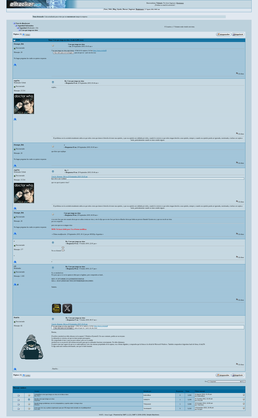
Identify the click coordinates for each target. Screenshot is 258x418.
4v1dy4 (199, 409)
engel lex (17, 81)
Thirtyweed (147, 404)
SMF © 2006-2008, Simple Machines (145, 415)
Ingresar (172, 3)
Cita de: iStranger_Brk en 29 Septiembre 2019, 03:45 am (69, 177)
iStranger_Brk (19, 44)
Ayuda (119, 9)
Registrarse (140, 9)
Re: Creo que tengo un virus (74, 81)
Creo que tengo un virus (29, 30)
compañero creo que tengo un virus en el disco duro (51, 394)
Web (110, 9)
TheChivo (200, 405)
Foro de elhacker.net (23, 23)
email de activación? (168, 5)
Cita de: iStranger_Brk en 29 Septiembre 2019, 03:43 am (69, 324)
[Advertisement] (100, 64)
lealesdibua (147, 395)
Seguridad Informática (25, 26)
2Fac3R (200, 400)
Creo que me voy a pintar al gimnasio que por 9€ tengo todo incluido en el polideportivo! (62, 408)
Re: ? (66, 170)
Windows (37, 404)
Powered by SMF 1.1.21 (122, 415)
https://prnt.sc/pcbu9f (100, 51)
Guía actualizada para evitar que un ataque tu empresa (65, 17)
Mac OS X (37, 396)
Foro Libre (37, 409)
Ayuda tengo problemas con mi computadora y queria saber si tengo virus (58, 403)
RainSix (16, 317)
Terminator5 (147, 408)
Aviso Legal (108, 415)
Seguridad (23, 28)
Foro (105, 9)
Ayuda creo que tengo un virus (44, 399)
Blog (114, 9)
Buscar (125, 9)
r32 (36, 28)
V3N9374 (147, 399)
